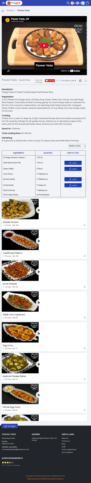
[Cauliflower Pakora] (44, 240)
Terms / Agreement (69, 449)
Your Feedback (67, 452)
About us (65, 438)
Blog (63, 444)
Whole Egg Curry (11, 407)
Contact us (66, 441)
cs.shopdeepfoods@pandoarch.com (15, 449)
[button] (69, 3)
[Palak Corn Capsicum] (44, 301)
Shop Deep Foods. (45, 476)
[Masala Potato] (44, 209)
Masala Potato (11, 222)
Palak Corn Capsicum (14, 315)
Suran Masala (10, 284)
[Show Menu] (3, 3)
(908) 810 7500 (8, 444)
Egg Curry (8, 346)
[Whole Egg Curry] (44, 394)
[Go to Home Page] (2, 10)
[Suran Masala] (44, 271)
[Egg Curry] (44, 332)
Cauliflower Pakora (12, 253)
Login (64, 447)
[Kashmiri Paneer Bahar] (44, 363)
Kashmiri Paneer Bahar (14, 376)
